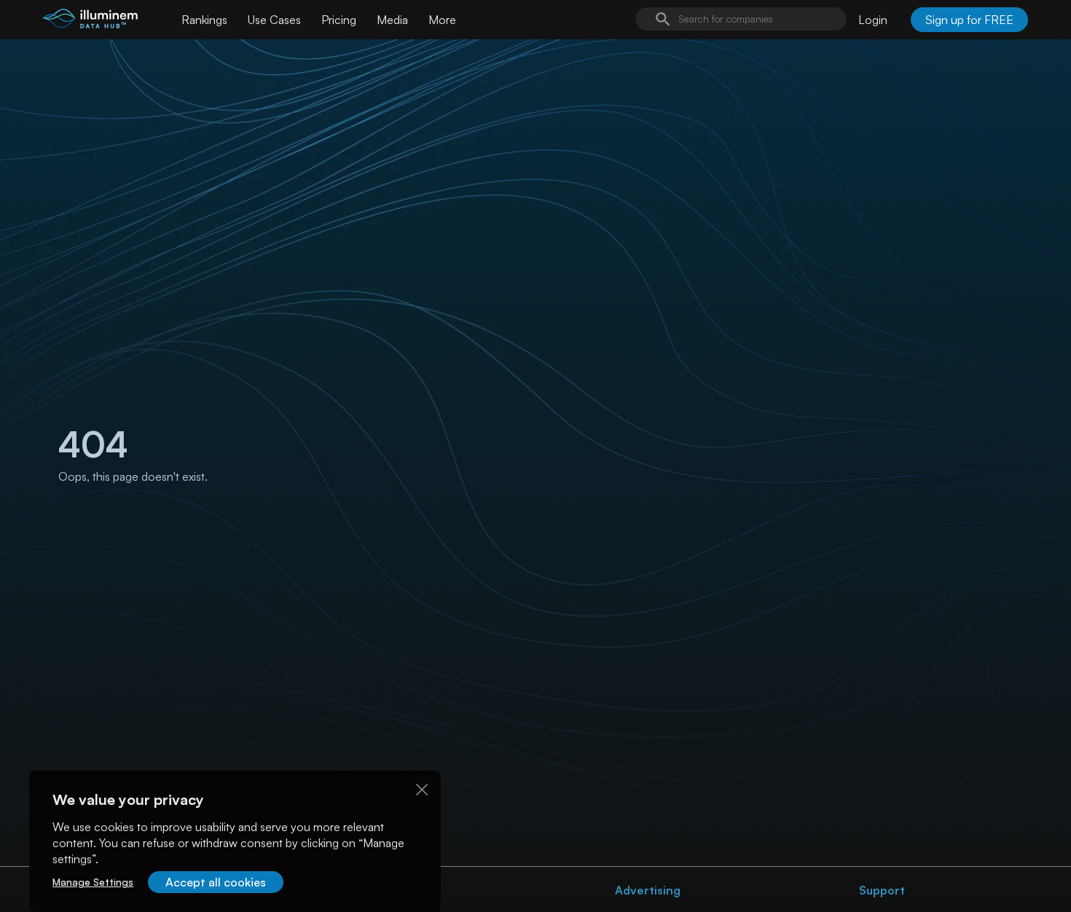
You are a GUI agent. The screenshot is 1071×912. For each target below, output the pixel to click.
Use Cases (274, 19)
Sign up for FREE (969, 19)
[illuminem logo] (90, 21)
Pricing (338, 19)
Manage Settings (92, 882)
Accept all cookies (215, 882)
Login (872, 19)
